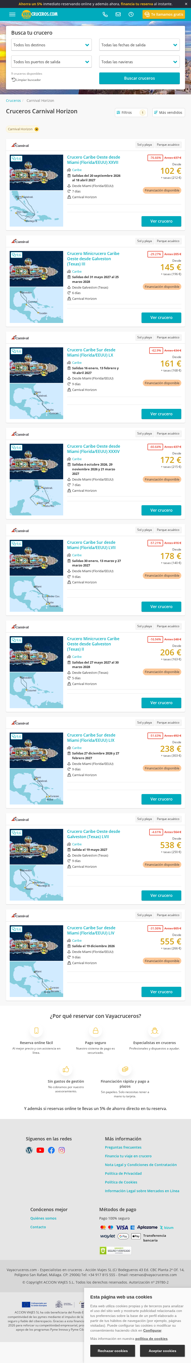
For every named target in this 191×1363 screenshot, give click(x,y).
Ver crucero (161, 221)
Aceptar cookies (162, 1351)
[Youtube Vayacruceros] (40, 1151)
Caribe (77, 170)
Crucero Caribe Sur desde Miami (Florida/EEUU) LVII (91, 545)
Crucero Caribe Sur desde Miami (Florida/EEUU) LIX (91, 737)
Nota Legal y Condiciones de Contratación (141, 1164)
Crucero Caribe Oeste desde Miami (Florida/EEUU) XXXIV (93, 448)
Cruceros (13, 100)
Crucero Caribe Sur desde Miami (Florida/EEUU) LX (91, 352)
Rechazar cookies (113, 1351)
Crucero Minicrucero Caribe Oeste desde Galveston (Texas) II (93, 644)
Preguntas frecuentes (123, 1147)
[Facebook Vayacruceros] (51, 1151)
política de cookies (151, 1339)
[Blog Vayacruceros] (29, 1151)
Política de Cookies (121, 1182)
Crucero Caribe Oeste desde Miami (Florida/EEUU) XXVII (93, 159)
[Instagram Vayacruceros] (62, 1151)
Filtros (132, 112)
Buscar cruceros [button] (139, 78)
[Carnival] (20, 144)
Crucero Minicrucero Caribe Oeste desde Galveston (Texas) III (93, 259)
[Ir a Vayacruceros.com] (39, 14)
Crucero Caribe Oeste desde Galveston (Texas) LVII (93, 834)
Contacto (38, 1227)
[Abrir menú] (12, 14)
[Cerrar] (186, 3)
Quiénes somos (43, 1218)
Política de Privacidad (123, 1173)
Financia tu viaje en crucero (128, 1156)
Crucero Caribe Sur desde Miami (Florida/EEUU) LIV (91, 930)
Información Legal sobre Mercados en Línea (142, 1190)
